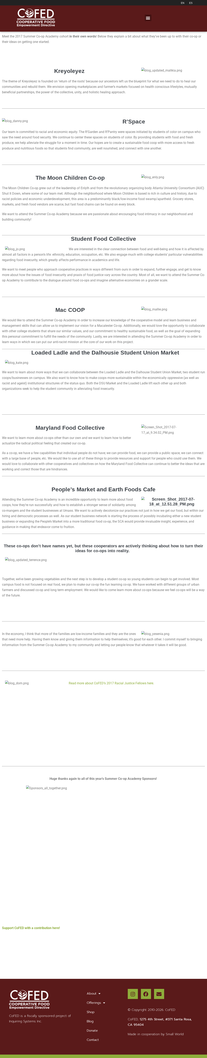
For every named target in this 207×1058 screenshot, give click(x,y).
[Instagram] (133, 994)
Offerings (94, 1002)
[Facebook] (146, 994)
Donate (92, 1030)
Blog (90, 1021)
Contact (93, 1039)
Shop (91, 1012)
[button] (148, 18)
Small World (175, 1034)
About (91, 993)
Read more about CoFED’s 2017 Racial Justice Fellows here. (111, 683)
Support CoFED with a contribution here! (31, 928)
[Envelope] (159, 994)
